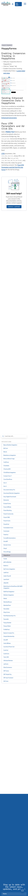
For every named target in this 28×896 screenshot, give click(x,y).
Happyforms (7, 555)
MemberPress (7, 605)
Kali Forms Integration (9, 569)
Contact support (14, 207)
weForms (6, 664)
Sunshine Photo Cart (9, 646)
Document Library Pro (9, 489)
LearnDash (6, 579)
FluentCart (6, 524)
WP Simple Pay (8, 674)
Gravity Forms (7, 545)
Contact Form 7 (8, 476)
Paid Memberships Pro (10, 615)
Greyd (5, 548)
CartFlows (6, 462)
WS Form (6, 681)
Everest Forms (7, 503)
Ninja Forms (7, 612)
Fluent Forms (7, 520)
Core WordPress (8, 479)
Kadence (6, 565)
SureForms (6, 653)
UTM (3, 153)
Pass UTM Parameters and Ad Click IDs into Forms (12, 167)
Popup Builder (7, 622)
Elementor (6, 500)
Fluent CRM (7, 517)
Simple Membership (9, 636)
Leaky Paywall (7, 576)
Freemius (6, 534)
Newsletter (6, 609)
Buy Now (17, 4)
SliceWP (6, 640)
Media (5, 598)
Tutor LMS (6, 657)
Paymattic (6, 619)
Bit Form (6, 448)
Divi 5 (5, 486)
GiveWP (6, 541)
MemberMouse (8, 602)
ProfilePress (7, 629)
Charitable (6, 465)
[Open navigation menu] (25, 4)
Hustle (5, 558)
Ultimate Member (8, 660)
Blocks (5, 452)
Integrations (9, 45)
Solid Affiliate (7, 643)
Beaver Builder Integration (10, 445)
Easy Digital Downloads (10, 496)
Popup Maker (7, 626)
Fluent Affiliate (7, 507)
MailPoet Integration (9, 591)
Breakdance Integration (10, 455)
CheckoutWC (7, 469)
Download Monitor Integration (12, 493)
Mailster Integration (9, 595)
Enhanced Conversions (9, 118)
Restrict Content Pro (9, 633)
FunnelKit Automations (10, 538)
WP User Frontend (8, 677)
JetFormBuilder (7, 562)
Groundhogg (7, 551)
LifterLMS (6, 583)
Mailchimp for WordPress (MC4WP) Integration (13, 587)
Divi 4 (5, 483)
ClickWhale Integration (10, 472)
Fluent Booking (8, 510)
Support (4, 45)
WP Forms (6, 671)
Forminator (6, 531)
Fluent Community (8, 514)
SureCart (6, 650)
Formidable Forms (8, 527)
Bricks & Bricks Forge (9, 458)
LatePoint (6, 572)
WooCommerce (8, 667)
